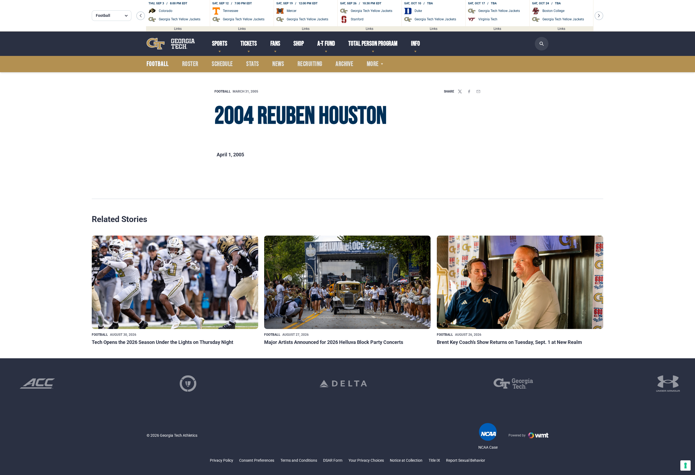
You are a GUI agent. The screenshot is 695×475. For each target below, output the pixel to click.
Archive (344, 64)
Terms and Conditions (298, 460)
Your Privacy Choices (366, 460)
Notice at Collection (406, 460)
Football (222, 91)
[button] (140, 15)
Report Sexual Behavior (465, 460)
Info (415, 43)
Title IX (434, 460)
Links (178, 28)
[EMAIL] (478, 91)
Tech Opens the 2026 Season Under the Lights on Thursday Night (162, 342)
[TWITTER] (460, 91)
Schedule (222, 64)
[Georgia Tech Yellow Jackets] (171, 43)
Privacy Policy (221, 460)
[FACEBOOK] (469, 91)
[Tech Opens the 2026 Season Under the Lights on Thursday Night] (175, 282)
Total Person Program (372, 43)
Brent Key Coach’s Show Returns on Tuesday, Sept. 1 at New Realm (509, 342)
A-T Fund (326, 43)
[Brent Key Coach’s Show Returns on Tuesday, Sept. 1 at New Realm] (520, 282)
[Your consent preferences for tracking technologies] (685, 465)
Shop (298, 43)
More (373, 64)
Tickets (249, 43)
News (278, 64)
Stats (252, 64)
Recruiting (310, 64)
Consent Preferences (256, 460)
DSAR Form (332, 460)
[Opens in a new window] (37, 383)
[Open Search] (541, 43)
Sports (219, 43)
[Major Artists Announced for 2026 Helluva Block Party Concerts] (347, 282)
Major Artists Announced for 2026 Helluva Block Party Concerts (333, 342)
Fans (275, 43)
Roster (190, 64)
